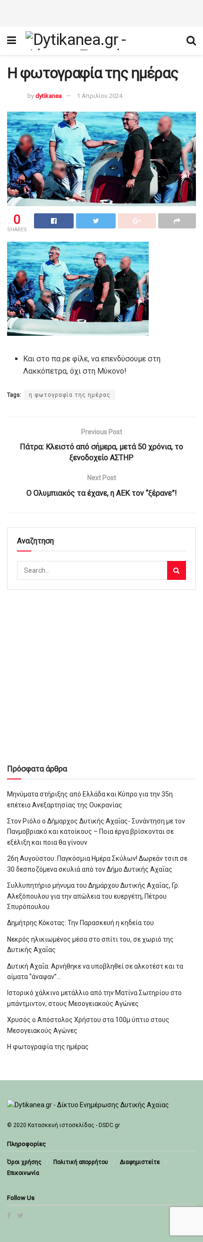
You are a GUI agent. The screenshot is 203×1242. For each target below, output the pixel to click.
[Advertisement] (101, 12)
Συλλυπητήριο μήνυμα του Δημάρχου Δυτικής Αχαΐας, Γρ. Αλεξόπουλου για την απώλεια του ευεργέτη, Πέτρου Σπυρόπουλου (93, 896)
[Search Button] (176, 570)
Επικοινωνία (23, 1173)
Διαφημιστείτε (140, 1162)
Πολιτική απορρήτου (80, 1162)
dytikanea (48, 95)
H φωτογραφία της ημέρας (48, 1046)
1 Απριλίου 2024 (99, 95)
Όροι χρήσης (24, 1162)
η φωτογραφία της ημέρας (69, 395)
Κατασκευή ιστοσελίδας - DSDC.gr (74, 1125)
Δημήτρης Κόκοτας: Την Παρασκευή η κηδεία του (80, 923)
